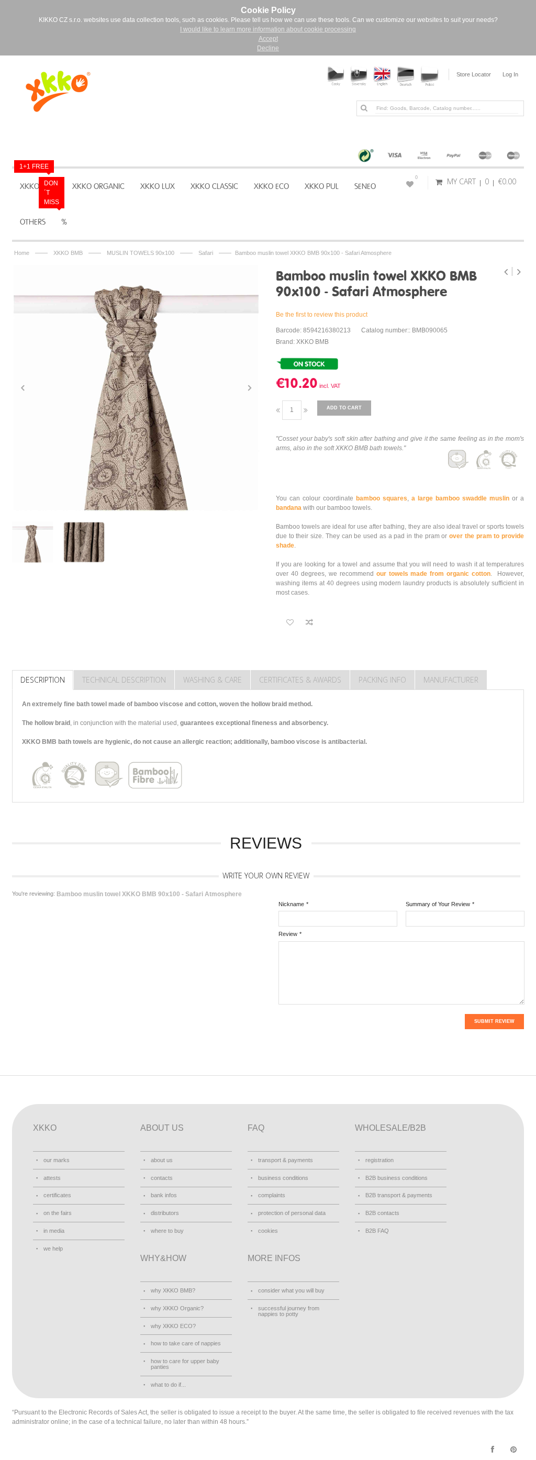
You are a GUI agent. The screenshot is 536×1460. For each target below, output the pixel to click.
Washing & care (212, 680)
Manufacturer (450, 680)
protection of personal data (292, 1213)
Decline (268, 48)
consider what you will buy (291, 1290)
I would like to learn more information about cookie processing (268, 29)
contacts (162, 1178)
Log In (510, 74)
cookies (268, 1231)
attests (52, 1178)
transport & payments (285, 1160)
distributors (165, 1213)
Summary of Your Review (438, 904)
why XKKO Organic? (177, 1308)
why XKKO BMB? (173, 1290)
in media (53, 1231)
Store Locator (473, 74)
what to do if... (168, 1384)
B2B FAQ (377, 1231)
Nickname (291, 904)
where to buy (167, 1231)
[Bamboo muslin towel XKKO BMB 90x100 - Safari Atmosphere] (136, 388)
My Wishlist (416, 177)
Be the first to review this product (321, 314)
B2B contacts (382, 1213)
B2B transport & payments (398, 1195)
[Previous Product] (506, 271)
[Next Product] (518, 271)
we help (53, 1248)
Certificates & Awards (300, 680)
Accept (268, 38)
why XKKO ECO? (173, 1326)
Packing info (382, 680)
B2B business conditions (396, 1178)
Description (42, 680)
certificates (57, 1195)
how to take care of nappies (186, 1343)
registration (379, 1160)
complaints (271, 1195)
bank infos (164, 1195)
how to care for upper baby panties (185, 1364)
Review (287, 934)
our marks (56, 1160)
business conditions (283, 1178)
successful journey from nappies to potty (288, 1311)
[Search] (363, 108)
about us (162, 1160)
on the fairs (57, 1213)
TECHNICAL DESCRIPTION (124, 680)
